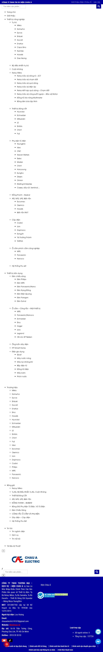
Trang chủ (11, 12)
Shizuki (19, 36)
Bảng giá (11, 485)
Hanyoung (21, 169)
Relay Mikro (17, 72)
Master (20, 162)
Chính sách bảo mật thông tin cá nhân (42, 650)
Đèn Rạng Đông (24, 290)
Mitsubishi (21, 119)
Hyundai (20, 111)
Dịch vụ (15, 535)
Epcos (19, 32)
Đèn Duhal (21, 301)
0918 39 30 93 (15, 635)
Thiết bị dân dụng (14, 273)
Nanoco (20, 258)
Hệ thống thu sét (19, 266)
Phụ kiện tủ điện (19, 140)
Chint (19, 130)
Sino (18, 322)
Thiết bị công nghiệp (16, 19)
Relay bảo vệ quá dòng (27, 83)
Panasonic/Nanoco (25, 315)
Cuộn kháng (17, 69)
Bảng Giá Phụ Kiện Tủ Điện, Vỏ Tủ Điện (28, 506)
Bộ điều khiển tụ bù (20, 65)
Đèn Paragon (22, 297)
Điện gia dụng (18, 351)
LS (18, 122)
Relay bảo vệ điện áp (26, 86)
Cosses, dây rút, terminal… (28, 187)
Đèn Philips (21, 279)
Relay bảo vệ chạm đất (27, 79)
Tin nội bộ (16, 538)
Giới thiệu (11, 15)
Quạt (19, 354)
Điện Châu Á (46, 585)
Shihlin (19, 126)
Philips (14, 467)
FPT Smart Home (19, 348)
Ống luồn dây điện (20, 344)
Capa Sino (21, 47)
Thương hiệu (12, 387)
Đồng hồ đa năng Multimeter (29, 97)
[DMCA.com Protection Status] (59, 593)
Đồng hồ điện (23, 369)
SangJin (20, 233)
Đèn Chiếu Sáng (19, 510)
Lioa (18, 329)
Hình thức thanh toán (65, 650)
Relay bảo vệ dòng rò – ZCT (29, 75)
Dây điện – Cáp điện (21, 517)
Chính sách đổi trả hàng (38, 646)
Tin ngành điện (18, 531)
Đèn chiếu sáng (18, 276)
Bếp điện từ (22, 365)
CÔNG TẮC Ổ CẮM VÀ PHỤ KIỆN (25, 513)
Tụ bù (14, 22)
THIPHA (20, 241)
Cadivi (20, 222)
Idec (19, 147)
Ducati (20, 40)
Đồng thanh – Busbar (21, 195)
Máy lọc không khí (25, 362)
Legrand (20, 333)
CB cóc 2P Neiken (24, 337)
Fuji (18, 133)
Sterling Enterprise (24, 184)
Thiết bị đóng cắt (19, 108)
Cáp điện (16, 219)
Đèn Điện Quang (24, 293)
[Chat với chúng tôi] (98, 641)
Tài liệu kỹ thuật (13, 546)
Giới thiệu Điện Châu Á (81, 2)
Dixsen (19, 176)
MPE (19, 251)
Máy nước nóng (24, 358)
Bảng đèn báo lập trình (27, 101)
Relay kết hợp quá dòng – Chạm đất (33, 90)
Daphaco (21, 230)
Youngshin (21, 143)
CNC (19, 151)
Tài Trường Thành (24, 237)
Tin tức (10, 528)
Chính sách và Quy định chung (16, 646)
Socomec (21, 201)
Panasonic (21, 255)
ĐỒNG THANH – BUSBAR (22, 502)
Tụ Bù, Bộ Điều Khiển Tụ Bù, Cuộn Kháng (29, 492)
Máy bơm (21, 372)
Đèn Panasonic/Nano (26, 286)
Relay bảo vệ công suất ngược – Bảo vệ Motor (37, 94)
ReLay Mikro (17, 488)
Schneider (21, 115)
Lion (18, 226)
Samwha (21, 29)
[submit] (98, 6)
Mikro (19, 25)
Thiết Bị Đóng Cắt (19, 495)
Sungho (20, 173)
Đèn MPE (21, 283)
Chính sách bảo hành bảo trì (59, 646)
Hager (19, 326)
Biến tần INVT (22, 212)
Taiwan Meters (23, 154)
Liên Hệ (97, 2)
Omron (20, 180)
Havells (20, 54)
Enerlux (20, 43)
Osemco (20, 205)
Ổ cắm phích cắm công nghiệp (26, 248)
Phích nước (22, 376)
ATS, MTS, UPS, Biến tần (21, 198)
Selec (19, 158)
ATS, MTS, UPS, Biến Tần (21, 499)
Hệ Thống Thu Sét (19, 521)
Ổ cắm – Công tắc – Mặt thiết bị (26, 308)
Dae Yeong (21, 58)
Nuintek (20, 51)
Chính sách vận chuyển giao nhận (84, 646)
